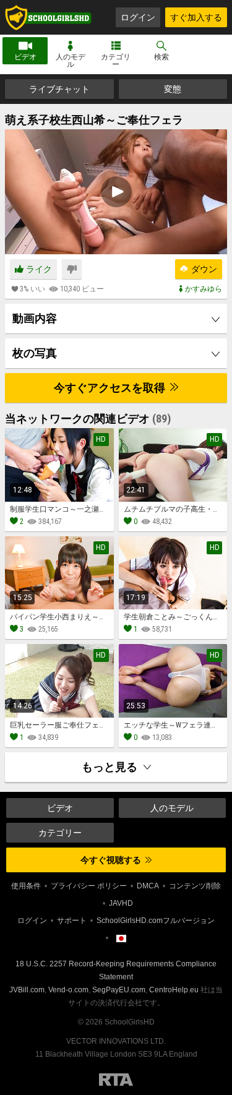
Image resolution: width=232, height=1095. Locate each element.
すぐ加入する (196, 17)
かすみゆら (203, 289)
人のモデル (70, 61)
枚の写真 (34, 352)
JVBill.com (27, 990)
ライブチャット (59, 89)
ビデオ (25, 57)
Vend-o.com (68, 990)
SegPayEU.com (118, 990)
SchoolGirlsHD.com (48, 17)
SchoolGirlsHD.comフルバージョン (156, 920)
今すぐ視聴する (111, 860)
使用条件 (26, 886)
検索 (161, 57)
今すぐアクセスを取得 (111, 387)
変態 (172, 89)
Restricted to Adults (116, 1079)
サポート (72, 920)
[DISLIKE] (72, 269)
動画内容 (34, 318)
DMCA (148, 886)
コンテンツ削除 (195, 886)
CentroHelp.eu (174, 990)
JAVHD (121, 903)
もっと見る (111, 766)
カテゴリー (116, 61)
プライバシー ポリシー (89, 886)
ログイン (138, 17)
